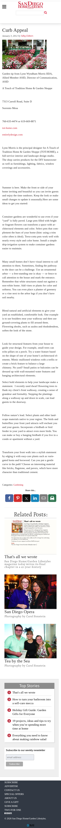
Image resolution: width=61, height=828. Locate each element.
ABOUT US (10, 798)
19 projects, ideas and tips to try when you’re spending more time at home (31, 724)
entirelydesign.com (12, 134)
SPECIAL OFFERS (14, 794)
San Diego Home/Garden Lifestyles (30, 5)
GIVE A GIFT (11, 802)
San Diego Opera (19, 611)
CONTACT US (12, 790)
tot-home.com (9, 127)
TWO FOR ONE (12, 810)
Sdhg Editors (27, 36)
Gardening (18, 485)
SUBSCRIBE (11, 782)
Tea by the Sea (17, 661)
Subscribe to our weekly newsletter (25, 750)
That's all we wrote (20, 556)
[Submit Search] (45, 12)
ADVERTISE (11, 786)
